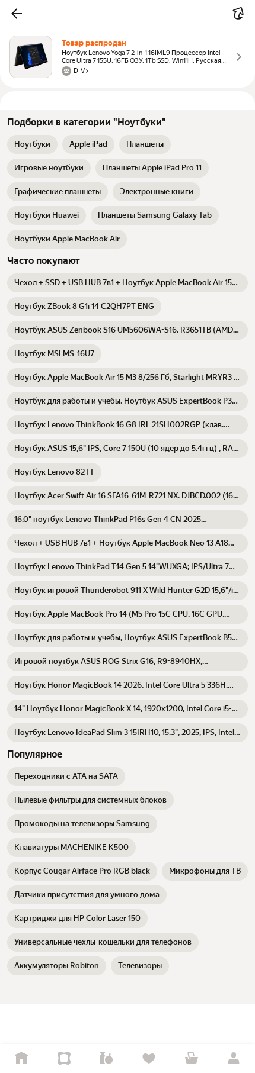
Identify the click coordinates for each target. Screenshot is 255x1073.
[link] (32, 144)
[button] (16, 14)
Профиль (233, 1058)
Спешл (64, 1058)
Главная (21, 1058)
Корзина (191, 1058)
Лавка (106, 1058)
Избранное (149, 1058)
